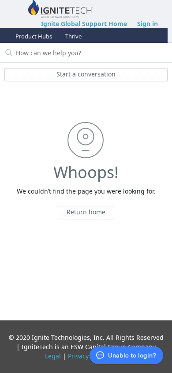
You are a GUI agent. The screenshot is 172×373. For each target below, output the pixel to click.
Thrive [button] (73, 36)
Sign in (147, 23)
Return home (86, 212)
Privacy (78, 356)
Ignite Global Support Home (84, 23)
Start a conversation (86, 74)
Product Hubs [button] (33, 36)
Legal (53, 356)
